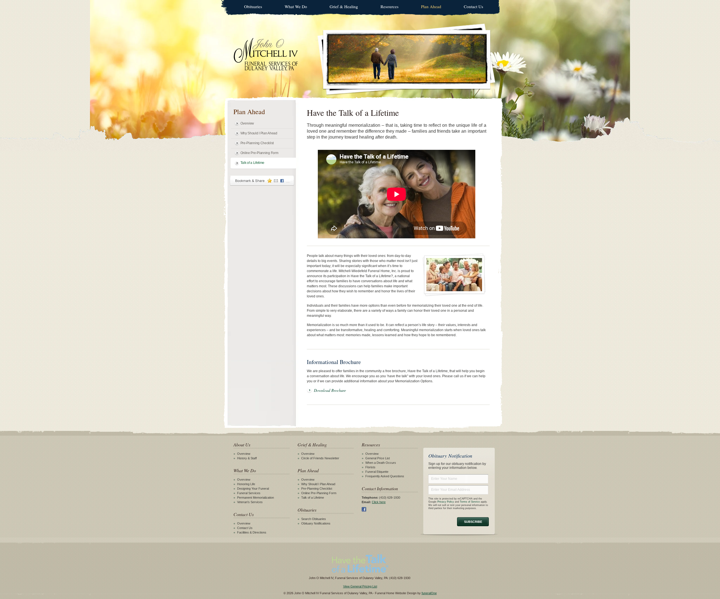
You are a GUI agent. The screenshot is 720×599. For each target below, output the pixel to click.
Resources (390, 6)
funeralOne (429, 593)
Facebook (364, 509)
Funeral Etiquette (376, 471)
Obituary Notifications (315, 523)
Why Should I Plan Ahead (258, 133)
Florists (370, 467)
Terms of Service (470, 501)
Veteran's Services (250, 502)
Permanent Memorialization (255, 497)
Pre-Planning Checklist (257, 143)
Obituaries (253, 6)
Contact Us (473, 6)
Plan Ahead (431, 6)
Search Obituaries (313, 519)
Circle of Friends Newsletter (320, 458)
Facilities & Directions (251, 532)
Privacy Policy (445, 501)
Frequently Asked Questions (384, 476)
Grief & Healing (344, 6)
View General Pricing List (360, 586)
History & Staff (247, 458)
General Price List (377, 458)
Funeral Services (248, 493)
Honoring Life (246, 484)
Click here (379, 502)
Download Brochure (330, 390)
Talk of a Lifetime (252, 163)
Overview (247, 123)
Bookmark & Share (262, 180)
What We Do (296, 6)
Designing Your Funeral (253, 488)
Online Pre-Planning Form (259, 153)
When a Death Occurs (380, 462)
